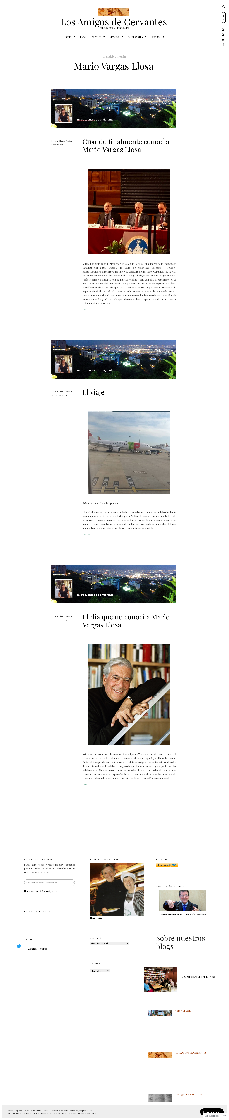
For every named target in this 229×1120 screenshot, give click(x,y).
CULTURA (156, 37)
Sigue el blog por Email (38, 859)
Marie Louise (96, 918)
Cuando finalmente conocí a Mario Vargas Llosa (126, 145)
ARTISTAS (114, 37)
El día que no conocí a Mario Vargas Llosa (126, 620)
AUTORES (96, 37)
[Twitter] (223, 39)
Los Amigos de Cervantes (113, 21)
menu (224, 6)
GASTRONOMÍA (135, 37)
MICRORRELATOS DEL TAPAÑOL (198, 976)
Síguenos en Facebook (37, 911)
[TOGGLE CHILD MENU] (74, 37)
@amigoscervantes (37, 948)
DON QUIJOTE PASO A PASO (191, 1094)
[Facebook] (223, 44)
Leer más (87, 309)
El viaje (93, 391)
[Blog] (223, 34)
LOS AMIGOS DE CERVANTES (191, 1052)
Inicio (68, 37)
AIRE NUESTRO (183, 1010)
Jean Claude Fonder (63, 141)
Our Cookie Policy (89, 1113)
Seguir (71, 881)
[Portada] (223, 29)
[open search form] (223, 6)
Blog (83, 37)
